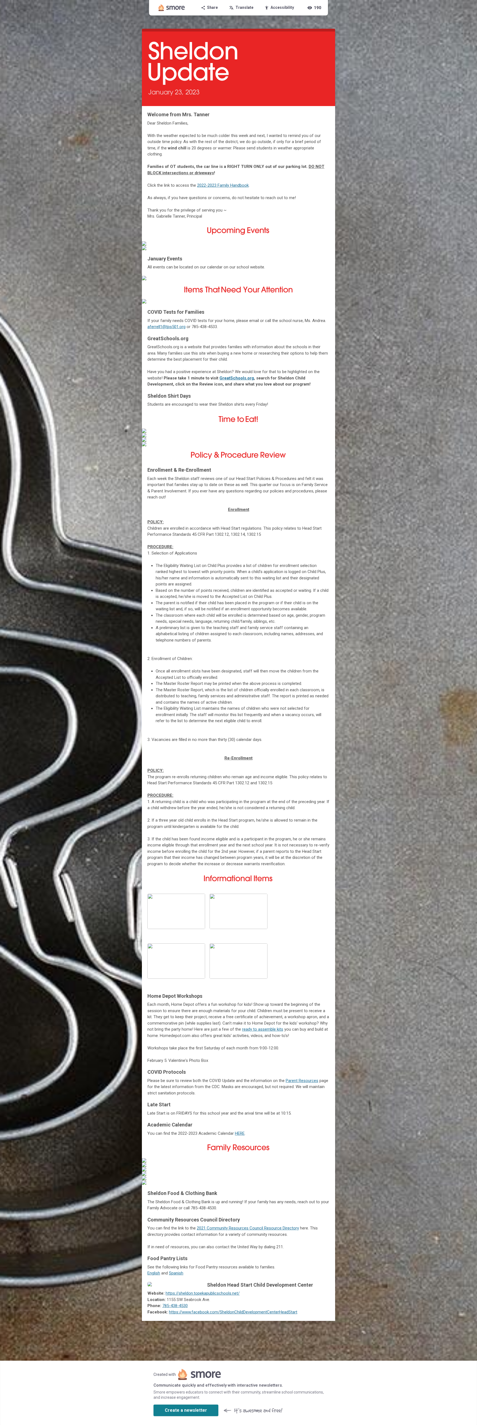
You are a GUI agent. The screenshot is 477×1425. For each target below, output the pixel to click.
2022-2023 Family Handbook (223, 185)
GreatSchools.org (236, 378)
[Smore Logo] (172, 7)
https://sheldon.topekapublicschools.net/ (203, 1293)
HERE (240, 1133)
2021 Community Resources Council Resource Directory (248, 1228)
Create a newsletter (186, 1410)
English (153, 1273)
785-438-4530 (175, 1305)
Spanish (176, 1273)
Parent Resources (302, 1080)
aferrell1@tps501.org (166, 326)
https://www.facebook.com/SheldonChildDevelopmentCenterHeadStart (233, 1312)
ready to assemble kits (262, 1029)
